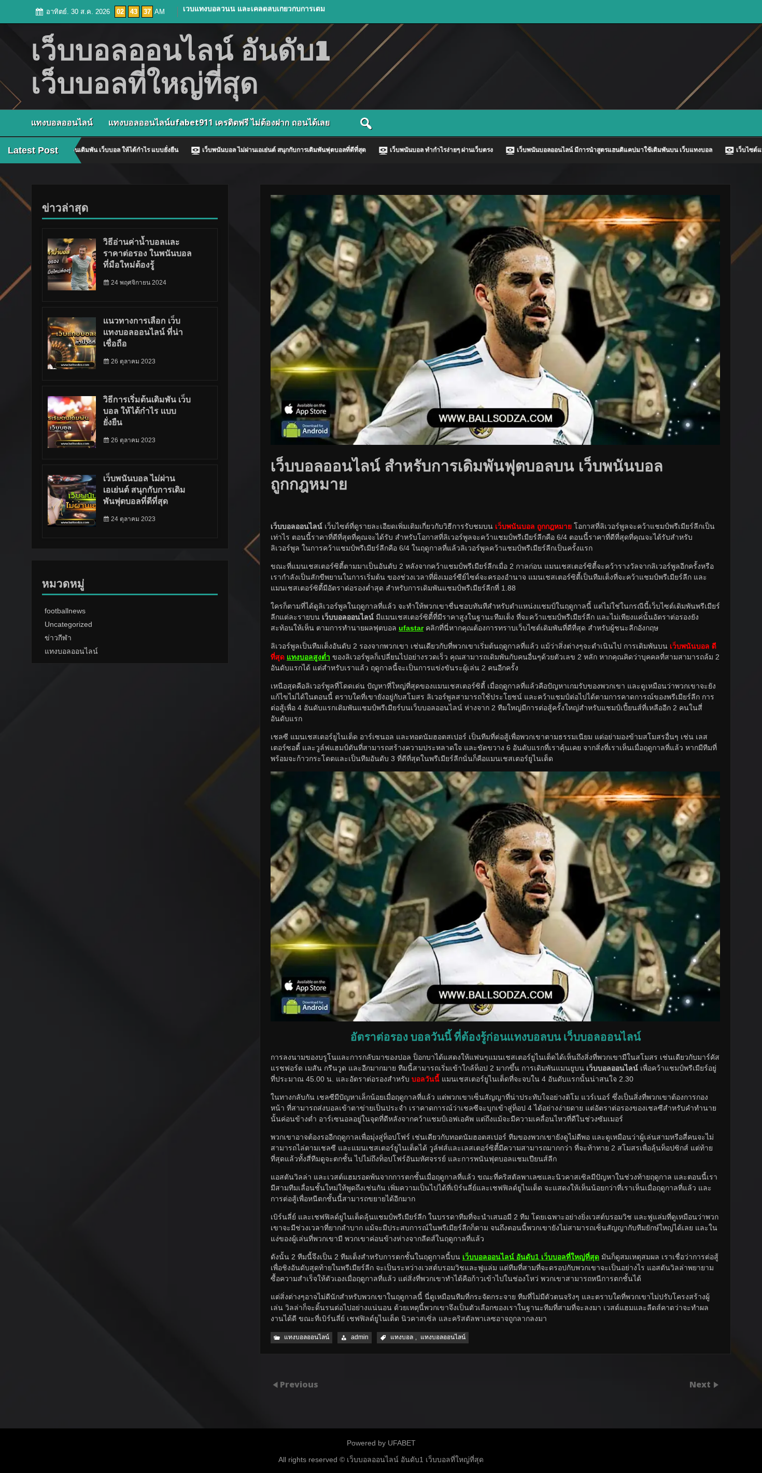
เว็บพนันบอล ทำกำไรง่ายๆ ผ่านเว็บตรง (348, 149)
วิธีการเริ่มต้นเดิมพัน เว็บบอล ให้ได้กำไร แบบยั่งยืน (147, 411)
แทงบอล (401, 1337)
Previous (299, 1384)
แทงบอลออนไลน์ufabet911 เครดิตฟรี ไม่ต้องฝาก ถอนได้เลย (219, 122)
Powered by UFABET (381, 1443)
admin (360, 1337)
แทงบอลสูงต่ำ (308, 657)
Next (701, 1384)
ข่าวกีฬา (58, 638)
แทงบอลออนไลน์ (62, 122)
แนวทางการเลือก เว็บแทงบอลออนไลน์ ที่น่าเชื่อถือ (143, 332)
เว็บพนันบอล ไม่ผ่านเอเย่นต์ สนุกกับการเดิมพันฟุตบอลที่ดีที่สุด (191, 149)
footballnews (65, 611)
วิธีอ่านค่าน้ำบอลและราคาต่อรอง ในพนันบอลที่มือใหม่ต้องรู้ (147, 253)
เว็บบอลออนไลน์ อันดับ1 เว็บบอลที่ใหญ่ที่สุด (414, 1459)
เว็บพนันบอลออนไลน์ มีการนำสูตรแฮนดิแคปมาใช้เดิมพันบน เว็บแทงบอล (521, 149)
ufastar (411, 628)
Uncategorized (68, 624)
